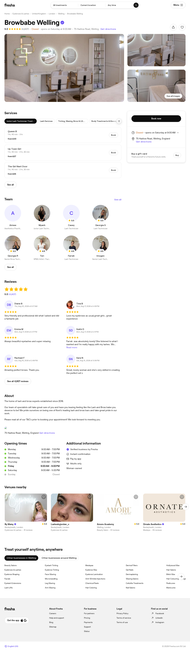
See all (117, 199)
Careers (52, 613)
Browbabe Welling (75, 14)
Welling (61, 14)
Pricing (87, 618)
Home (7, 14)
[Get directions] (62, 428)
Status (87, 631)
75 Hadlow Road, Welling (86, 29)
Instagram (160, 622)
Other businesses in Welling (21, 558)
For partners (89, 613)
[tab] (20, 121)
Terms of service (124, 618)
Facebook (160, 613)
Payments (88, 622)
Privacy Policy (122, 613)
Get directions (108, 29)
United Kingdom (39, 14)
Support (87, 627)
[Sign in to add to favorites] (182, 27)
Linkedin (159, 618)
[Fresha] (9, 5)
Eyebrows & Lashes (21, 14)
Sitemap (52, 627)
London (52, 14)
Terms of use (122, 622)
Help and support (56, 618)
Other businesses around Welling (59, 558)
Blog (51, 622)
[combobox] (64, 5)
